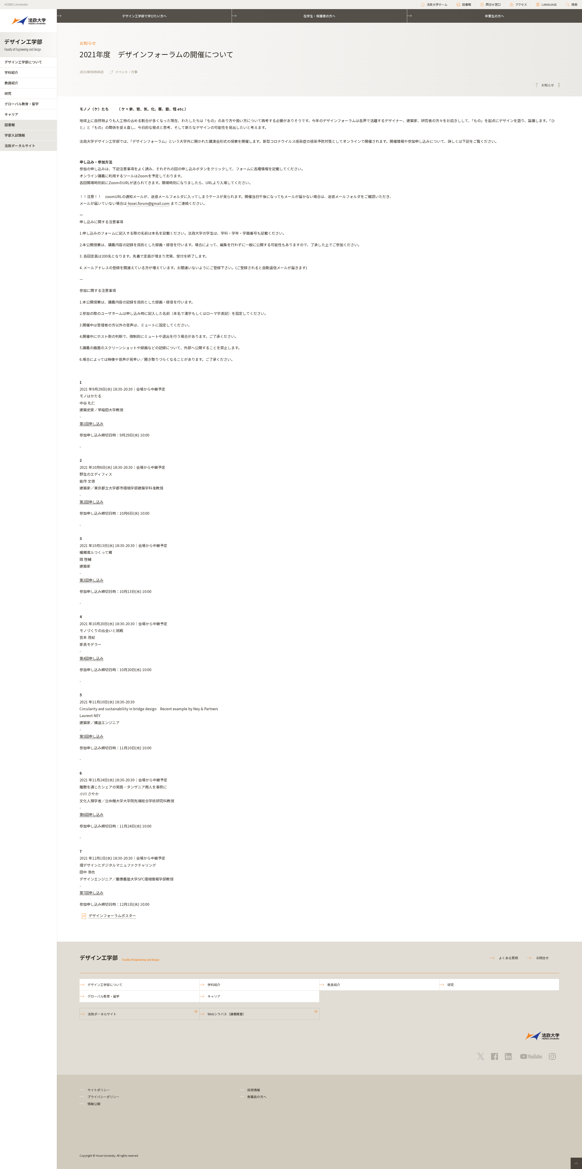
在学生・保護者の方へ (319, 16)
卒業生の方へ (494, 16)
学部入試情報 (15, 135)
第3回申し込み (91, 580)
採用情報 (253, 1090)
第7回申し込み (91, 892)
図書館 (10, 124)
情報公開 (94, 1103)
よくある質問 (508, 958)
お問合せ (542, 958)
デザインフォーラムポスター (112, 915)
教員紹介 (11, 82)
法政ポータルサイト (20, 145)
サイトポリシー (99, 1090)
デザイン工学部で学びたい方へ (144, 16)
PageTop (576, 1163)
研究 (8, 93)
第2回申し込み (91, 501)
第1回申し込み (91, 423)
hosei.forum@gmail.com (149, 203)
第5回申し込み (91, 736)
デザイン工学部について (23, 62)
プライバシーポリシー (103, 1096)
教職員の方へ (256, 1096)
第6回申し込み (91, 814)
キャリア (11, 114)
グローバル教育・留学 (22, 103)
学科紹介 (11, 72)
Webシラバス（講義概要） (227, 1014)
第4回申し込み (91, 658)
